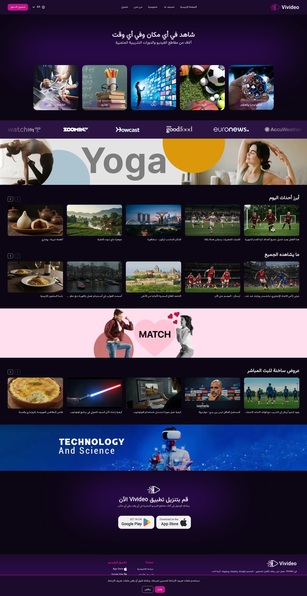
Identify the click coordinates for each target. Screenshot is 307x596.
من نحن (138, 7)
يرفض (148, 589)
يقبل (159, 589)
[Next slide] (10, 199)
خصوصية (152, 7)
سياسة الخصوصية (145, 569)
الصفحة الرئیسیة (188, 7)
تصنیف (170, 7)
